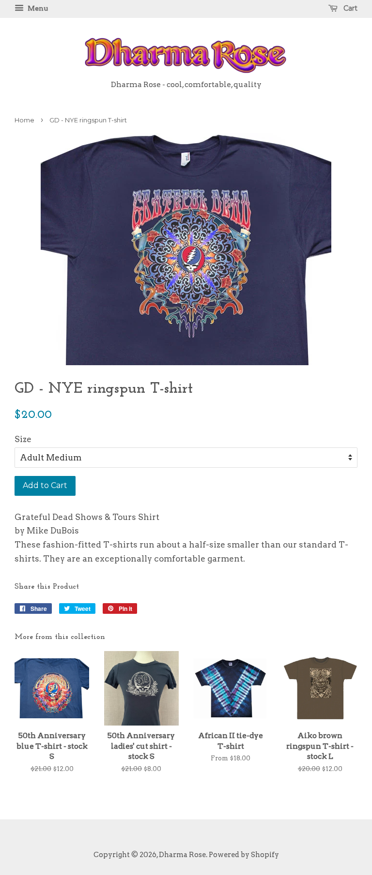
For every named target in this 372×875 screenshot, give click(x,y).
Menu (37, 8)
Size (23, 439)
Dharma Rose (182, 854)
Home (24, 120)
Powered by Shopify (244, 854)
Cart (349, 8)
